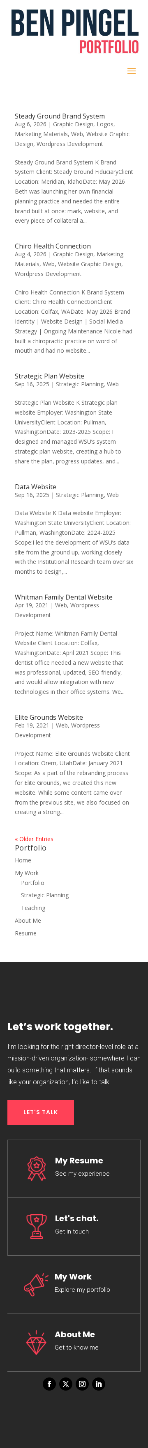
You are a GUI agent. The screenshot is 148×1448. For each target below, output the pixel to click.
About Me (28, 920)
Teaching (33, 908)
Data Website (35, 486)
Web (77, 134)
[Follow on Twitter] (65, 1384)
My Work (27, 873)
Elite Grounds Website (49, 717)
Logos (105, 124)
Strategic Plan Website (49, 376)
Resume (26, 933)
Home (23, 860)
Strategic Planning (80, 384)
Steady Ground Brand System (60, 116)
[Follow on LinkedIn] (98, 1384)
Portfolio (32, 883)
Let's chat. (76, 1218)
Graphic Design (73, 124)
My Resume (79, 1160)
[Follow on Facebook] (49, 1384)
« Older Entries (34, 839)
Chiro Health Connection (53, 246)
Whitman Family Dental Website (64, 597)
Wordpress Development (70, 144)
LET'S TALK (40, 1112)
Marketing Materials (41, 134)
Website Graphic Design (89, 264)
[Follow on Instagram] (82, 1384)
